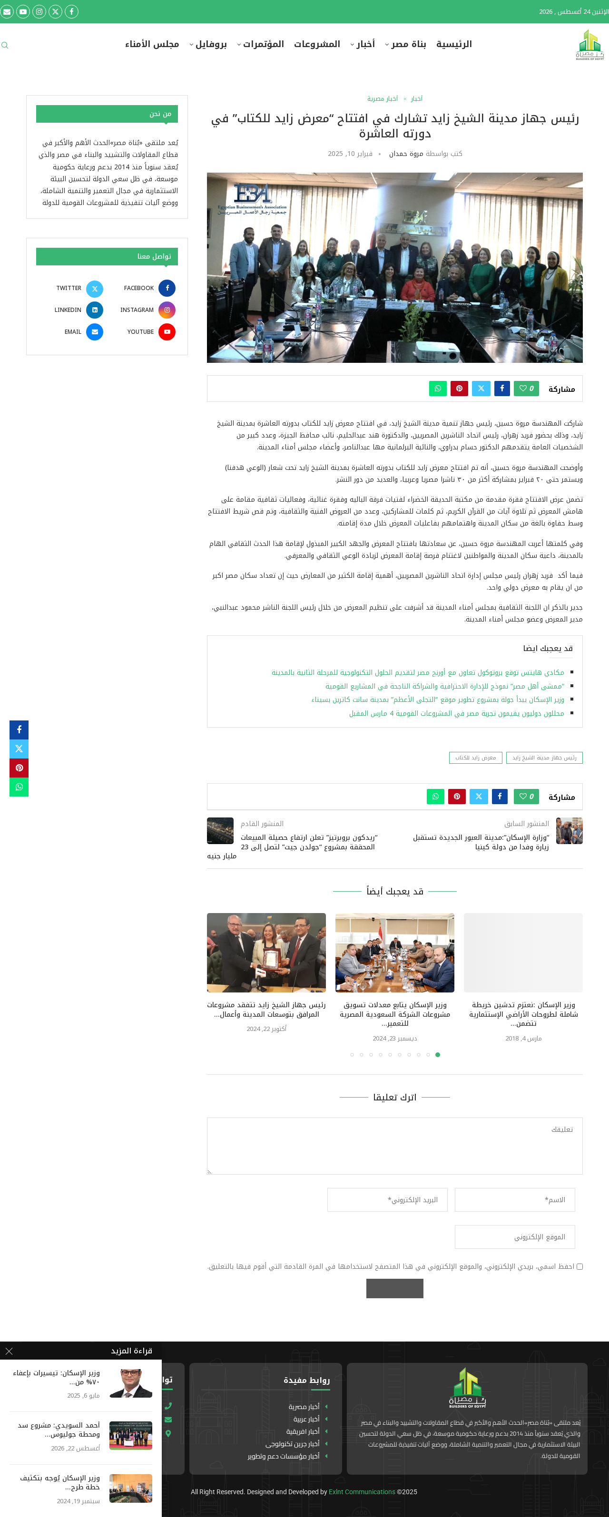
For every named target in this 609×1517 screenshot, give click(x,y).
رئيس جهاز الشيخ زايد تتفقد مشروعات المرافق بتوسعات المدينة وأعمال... (266, 1010)
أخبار (365, 44)
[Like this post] (523, 388)
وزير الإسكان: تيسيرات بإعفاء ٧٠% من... (56, 1378)
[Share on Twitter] (481, 388)
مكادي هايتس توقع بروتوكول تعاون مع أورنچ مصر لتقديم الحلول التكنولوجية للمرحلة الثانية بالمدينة (416, 672)
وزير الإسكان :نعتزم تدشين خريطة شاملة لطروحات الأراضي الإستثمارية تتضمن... (523, 1015)
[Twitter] (55, 12)
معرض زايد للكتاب (475, 758)
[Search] (5, 48)
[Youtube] (23, 12)
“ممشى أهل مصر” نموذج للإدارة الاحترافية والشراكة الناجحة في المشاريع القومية (444, 686)
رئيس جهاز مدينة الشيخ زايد (544, 758)
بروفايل (211, 44)
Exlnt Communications (362, 1492)
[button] (220, 984)
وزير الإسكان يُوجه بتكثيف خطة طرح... (60, 1483)
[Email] (7, 12)
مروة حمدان (406, 153)
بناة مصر (408, 44)
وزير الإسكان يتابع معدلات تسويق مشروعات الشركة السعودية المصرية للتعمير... (395, 1015)
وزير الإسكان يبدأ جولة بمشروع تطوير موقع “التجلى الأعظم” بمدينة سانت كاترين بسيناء (437, 699)
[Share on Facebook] (502, 388)
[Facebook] (72, 12)
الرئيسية (454, 44)
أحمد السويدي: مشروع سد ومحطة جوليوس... (59, 1430)
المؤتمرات (263, 44)
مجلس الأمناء (152, 44)
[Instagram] (39, 12)
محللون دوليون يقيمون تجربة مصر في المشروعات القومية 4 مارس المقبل (456, 713)
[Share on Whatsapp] (438, 388)
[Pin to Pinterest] (459, 388)
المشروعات (317, 44)
